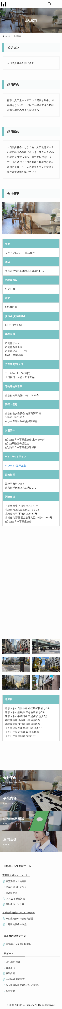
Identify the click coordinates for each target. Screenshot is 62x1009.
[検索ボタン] (49, 4)
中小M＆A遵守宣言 (15, 465)
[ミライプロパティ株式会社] (3, 4)
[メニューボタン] (58, 4)
